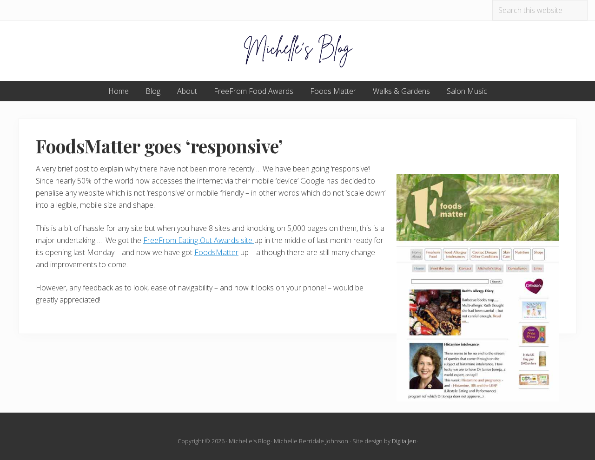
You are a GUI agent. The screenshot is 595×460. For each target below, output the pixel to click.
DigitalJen (404, 441)
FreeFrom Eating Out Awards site (198, 240)
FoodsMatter (216, 252)
